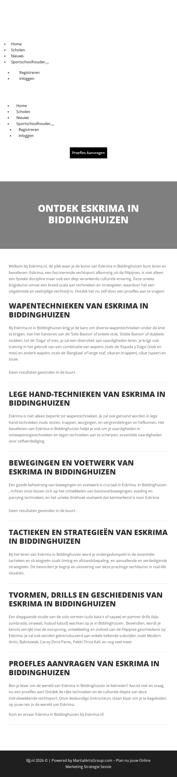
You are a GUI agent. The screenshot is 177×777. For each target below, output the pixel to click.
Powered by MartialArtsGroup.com (82, 760)
